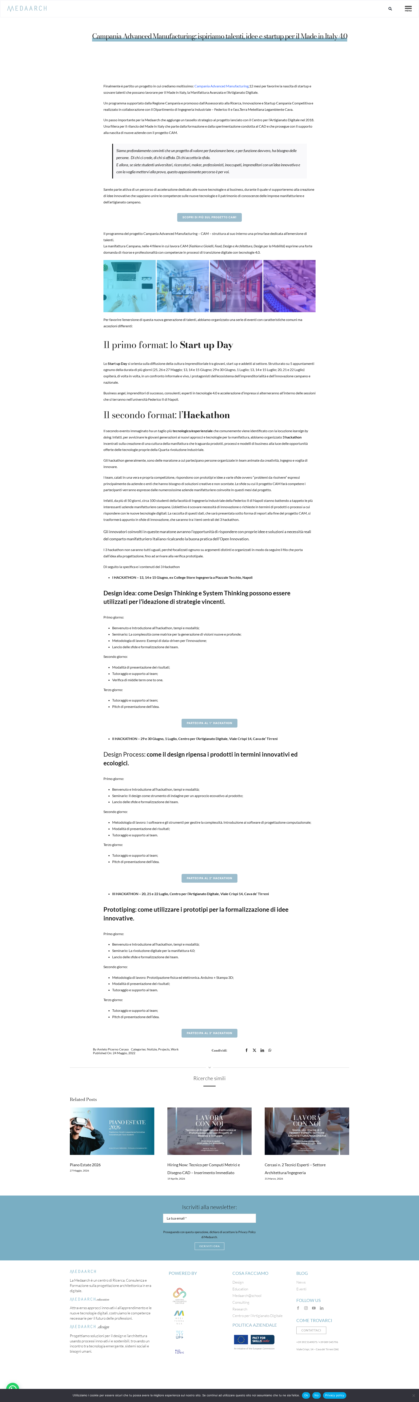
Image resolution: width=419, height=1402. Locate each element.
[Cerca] (390, 9)
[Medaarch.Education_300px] (89, 1299)
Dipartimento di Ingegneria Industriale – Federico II (191, 109)
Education (240, 1289)
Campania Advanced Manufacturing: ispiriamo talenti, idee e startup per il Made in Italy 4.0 (219, 36)
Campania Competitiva (293, 103)
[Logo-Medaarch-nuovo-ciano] (26, 7)
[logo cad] (180, 1286)
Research (239, 1309)
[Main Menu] (408, 9)
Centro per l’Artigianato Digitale (276, 120)
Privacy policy (334, 1395)
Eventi (301, 1289)
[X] (254, 1050)
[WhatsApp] (270, 1050)
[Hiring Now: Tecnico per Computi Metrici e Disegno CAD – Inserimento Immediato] (209, 1131)
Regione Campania (166, 103)
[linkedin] (321, 1308)
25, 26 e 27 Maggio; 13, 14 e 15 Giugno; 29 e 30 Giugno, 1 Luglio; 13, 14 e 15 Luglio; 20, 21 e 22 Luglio (229, 369)
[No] (413, 1395)
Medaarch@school (246, 1295)
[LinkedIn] (262, 1050)
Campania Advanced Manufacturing (221, 86)
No (316, 1395)
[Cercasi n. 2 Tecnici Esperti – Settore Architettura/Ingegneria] (307, 1131)
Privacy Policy (247, 1232)
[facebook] (298, 1308)
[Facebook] (247, 1050)
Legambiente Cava (278, 109)
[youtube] (314, 1308)
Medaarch (152, 120)
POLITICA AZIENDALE (254, 1324)
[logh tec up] (180, 1330)
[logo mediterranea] (180, 1308)
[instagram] (306, 1308)
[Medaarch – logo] (83, 1271)
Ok (306, 1395)
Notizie (152, 1049)
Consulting (240, 1302)
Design (238, 1282)
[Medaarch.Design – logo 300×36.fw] (89, 1326)
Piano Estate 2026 (85, 1164)
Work (175, 1049)
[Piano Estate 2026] (112, 1131)
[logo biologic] (180, 1347)
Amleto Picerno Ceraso (113, 1049)
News (301, 1282)
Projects (164, 1049)
